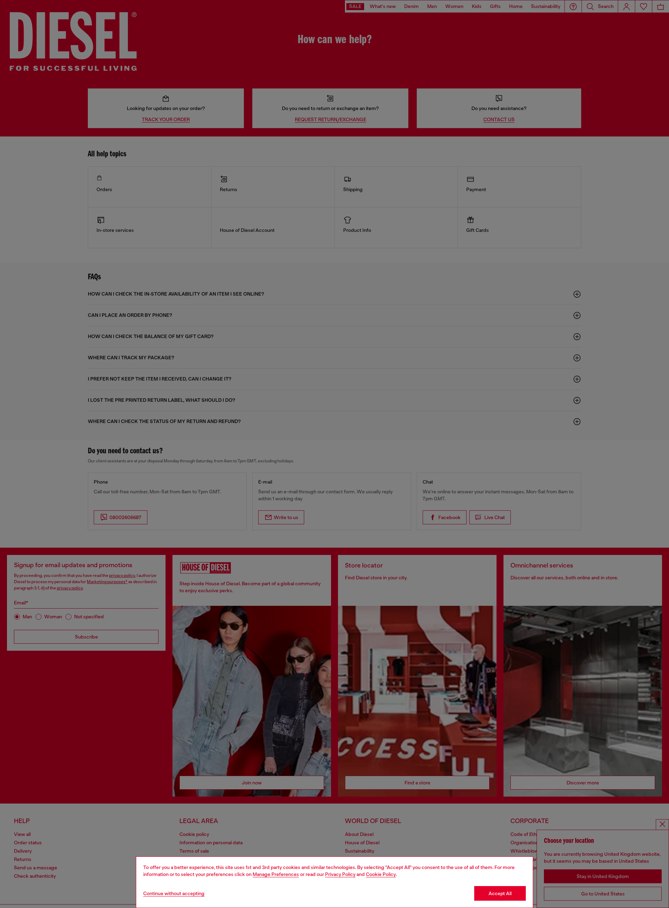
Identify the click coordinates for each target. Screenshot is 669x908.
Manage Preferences (276, 874)
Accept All (500, 893)
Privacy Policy (340, 874)
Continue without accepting (174, 893)
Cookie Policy (381, 874)
